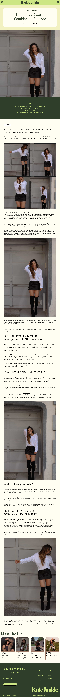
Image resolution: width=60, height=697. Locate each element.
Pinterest (50, 678)
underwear (9, 363)
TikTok (49, 670)
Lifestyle (28, 10)
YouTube (50, 675)
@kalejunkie (7, 624)
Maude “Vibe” (26, 393)
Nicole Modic (26, 24)
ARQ (11, 354)
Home (23, 10)
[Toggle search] (58, 2)
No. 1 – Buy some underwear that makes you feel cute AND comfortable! (30, 106)
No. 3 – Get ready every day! (30, 110)
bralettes (16, 363)
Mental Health (35, 10)
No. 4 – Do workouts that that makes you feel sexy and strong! (30, 112)
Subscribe (10, 684)
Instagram (46, 623)
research (50, 377)
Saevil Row (38, 695)
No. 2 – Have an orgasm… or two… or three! (30, 108)
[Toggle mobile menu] (2, 2)
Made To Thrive (44, 695)
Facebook (50, 673)
